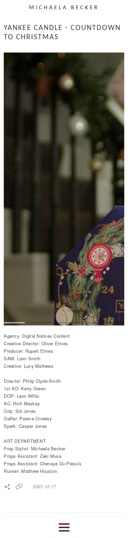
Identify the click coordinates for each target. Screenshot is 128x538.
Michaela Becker (64, 8)
